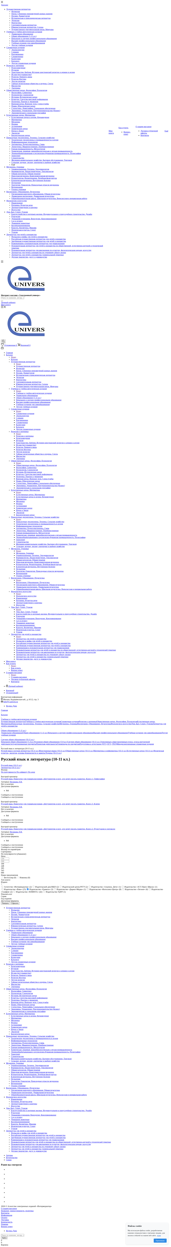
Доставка (5, 1220)
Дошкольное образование (12, 733)
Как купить (16, 668)
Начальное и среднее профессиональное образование (70, 733)
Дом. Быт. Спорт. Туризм (26, 612)
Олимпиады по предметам (68, 744)
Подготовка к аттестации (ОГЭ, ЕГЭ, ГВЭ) (98, 744)
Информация (6, 1215)
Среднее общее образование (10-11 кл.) (83, 742)
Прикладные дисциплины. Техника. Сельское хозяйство (40, 522)
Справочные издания (25, 413)
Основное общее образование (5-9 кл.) (50, 742)
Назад (13, 357)
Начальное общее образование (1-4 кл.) (17, 742)
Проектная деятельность (46, 744)
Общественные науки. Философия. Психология (36, 465)
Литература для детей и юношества (31, 639)
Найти (4, 1238)
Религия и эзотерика (25, 436)
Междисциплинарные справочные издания (135, 744)
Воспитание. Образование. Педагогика (33, 582)
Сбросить (15, 903)
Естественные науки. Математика (30, 495)
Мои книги (6, 305)
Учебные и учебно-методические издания (34, 393)
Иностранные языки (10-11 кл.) (52, 751)
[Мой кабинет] (2, 348)
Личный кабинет (8, 302)
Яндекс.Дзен (11, 706)
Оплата (4, 1217)
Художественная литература (28, 366)
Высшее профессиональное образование (110, 733)
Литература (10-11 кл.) (10, 767)
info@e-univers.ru (11, 702)
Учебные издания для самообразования (144, 733)
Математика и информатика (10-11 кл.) (110, 751)
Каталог (14, 359)
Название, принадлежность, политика (17, 1211)
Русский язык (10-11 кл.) (11, 765)
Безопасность (6, 1222)
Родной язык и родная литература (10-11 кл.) (20, 751)
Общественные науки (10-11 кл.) (80, 751)
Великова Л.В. (16, 782)
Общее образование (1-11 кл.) (35, 733)
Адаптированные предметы (24, 744)
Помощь (4, 1224)
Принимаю (160, 1241)
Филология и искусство (26, 596)
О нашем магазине (19, 677)
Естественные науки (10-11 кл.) (140, 751)
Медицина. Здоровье (25, 553)
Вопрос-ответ (7, 1226)
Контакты (5, 1213)
